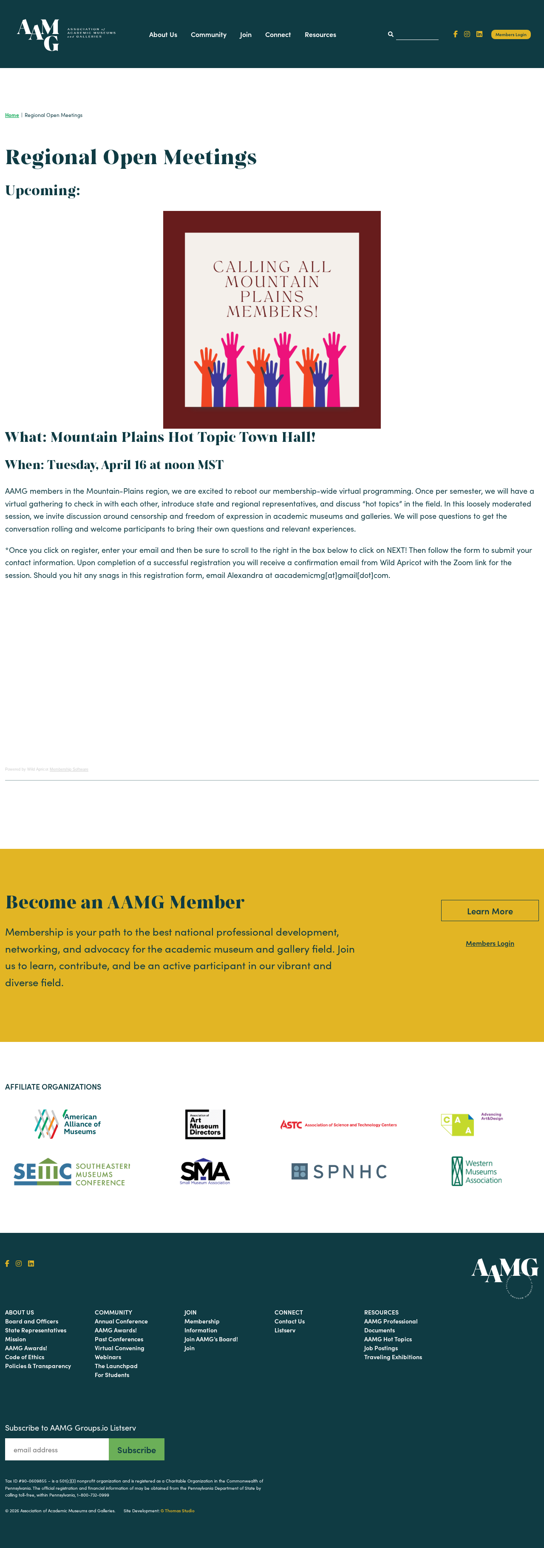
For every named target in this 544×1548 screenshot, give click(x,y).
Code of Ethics (24, 1356)
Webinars (108, 1356)
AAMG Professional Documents (391, 1325)
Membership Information (202, 1325)
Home (12, 114)
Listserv (285, 1330)
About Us (163, 34)
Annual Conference (121, 1321)
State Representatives (35, 1330)
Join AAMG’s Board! (211, 1339)
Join (246, 34)
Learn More (490, 910)
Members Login (511, 34)
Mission (15, 1339)
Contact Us (290, 1321)
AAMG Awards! (26, 1347)
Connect (278, 34)
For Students (112, 1374)
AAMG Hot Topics (388, 1339)
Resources (320, 34)
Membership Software (69, 769)
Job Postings (381, 1347)
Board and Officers (31, 1321)
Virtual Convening (119, 1347)
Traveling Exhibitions (393, 1356)
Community (209, 34)
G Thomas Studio (178, 1511)
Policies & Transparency (38, 1365)
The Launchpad (116, 1365)
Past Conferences (119, 1339)
